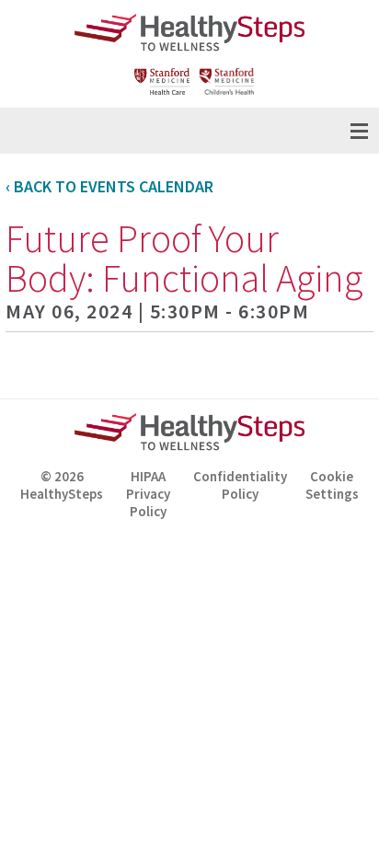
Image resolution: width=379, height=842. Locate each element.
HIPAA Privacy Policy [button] (148, 487)
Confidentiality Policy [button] (240, 484)
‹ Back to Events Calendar (109, 186)
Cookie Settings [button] (332, 484)
